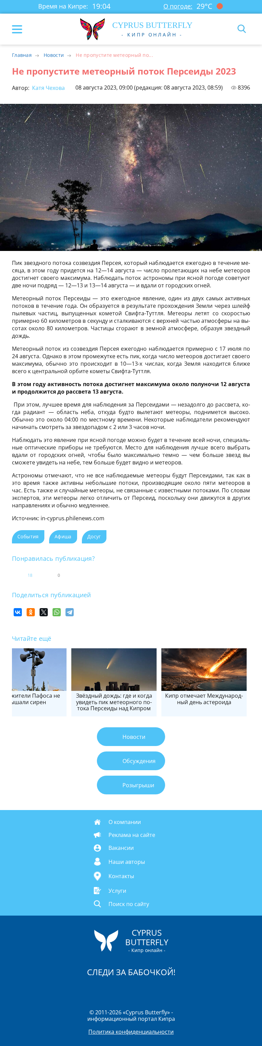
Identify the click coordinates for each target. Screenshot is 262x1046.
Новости (54, 55)
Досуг (94, 536)
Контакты (121, 876)
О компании (124, 822)
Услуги (117, 890)
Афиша (63, 536)
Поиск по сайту (128, 904)
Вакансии (121, 848)
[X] (43, 612)
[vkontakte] (155, 990)
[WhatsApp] (56, 612)
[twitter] (124, 990)
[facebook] (92, 990)
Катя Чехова (48, 88)
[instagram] (108, 990)
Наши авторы (126, 861)
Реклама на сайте (131, 835)
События (28, 536)
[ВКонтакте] (18, 612)
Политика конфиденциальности (131, 1032)
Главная (22, 55)
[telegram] (139, 990)
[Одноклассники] (31, 612)
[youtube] (170, 990)
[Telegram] (69, 612)
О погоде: (177, 6)
